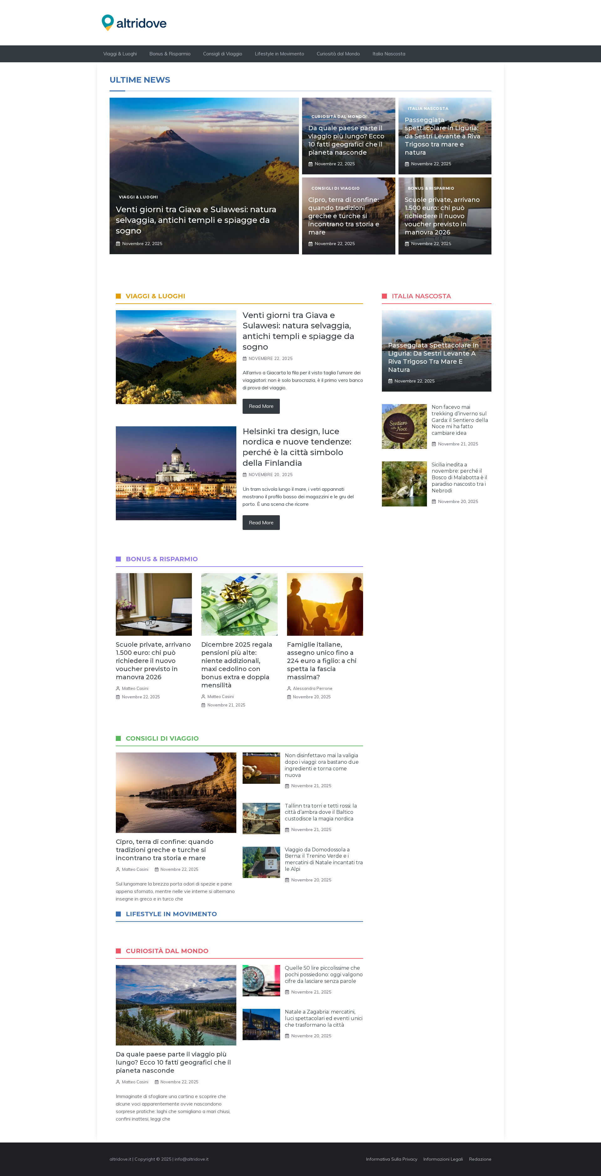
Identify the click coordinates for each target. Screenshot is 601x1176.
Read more (261, 406)
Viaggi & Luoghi (120, 54)
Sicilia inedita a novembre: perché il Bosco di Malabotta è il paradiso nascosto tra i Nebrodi (459, 477)
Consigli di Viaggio (222, 54)
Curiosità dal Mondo (338, 54)
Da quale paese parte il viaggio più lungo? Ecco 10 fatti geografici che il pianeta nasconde (173, 1062)
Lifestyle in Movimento (279, 54)
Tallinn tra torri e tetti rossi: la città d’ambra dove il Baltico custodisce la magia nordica (321, 812)
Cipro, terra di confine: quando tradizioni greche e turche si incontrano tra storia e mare (343, 216)
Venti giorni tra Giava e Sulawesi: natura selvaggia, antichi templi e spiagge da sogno (196, 220)
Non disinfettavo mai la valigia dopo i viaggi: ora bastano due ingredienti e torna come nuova (322, 765)
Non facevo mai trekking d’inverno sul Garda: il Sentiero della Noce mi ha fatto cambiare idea (460, 420)
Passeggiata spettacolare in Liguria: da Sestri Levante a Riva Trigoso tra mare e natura (442, 136)
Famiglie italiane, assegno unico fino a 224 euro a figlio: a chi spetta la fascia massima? (322, 661)
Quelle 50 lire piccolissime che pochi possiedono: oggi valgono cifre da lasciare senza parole (324, 974)
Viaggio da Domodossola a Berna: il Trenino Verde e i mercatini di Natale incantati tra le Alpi (324, 859)
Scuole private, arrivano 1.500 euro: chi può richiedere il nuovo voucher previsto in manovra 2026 (442, 216)
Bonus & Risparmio (170, 54)
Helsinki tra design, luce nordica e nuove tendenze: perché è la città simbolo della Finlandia (297, 447)
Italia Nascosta (388, 54)
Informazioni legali (443, 1159)
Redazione (480, 1159)
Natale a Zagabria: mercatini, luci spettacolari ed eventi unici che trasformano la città (323, 1018)
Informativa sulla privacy (391, 1159)
